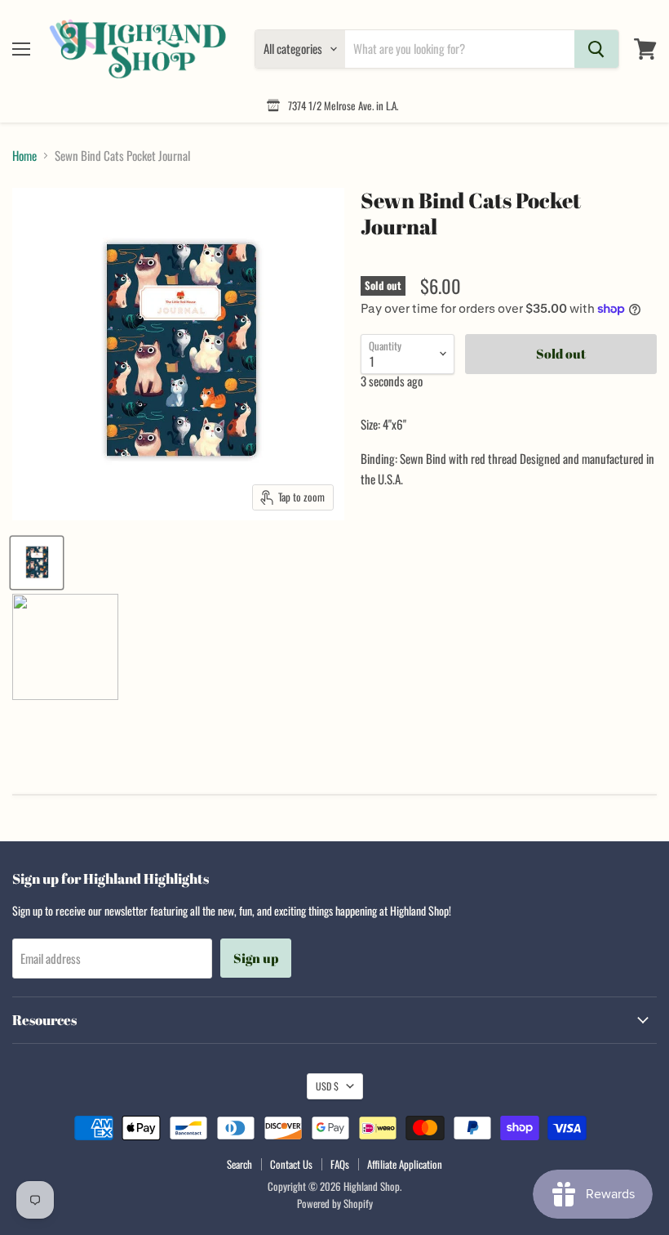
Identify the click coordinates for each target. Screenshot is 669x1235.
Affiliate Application (404, 1164)
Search (239, 1164)
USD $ (327, 1086)
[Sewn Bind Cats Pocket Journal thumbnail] (37, 563)
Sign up (255, 958)
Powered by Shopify (335, 1203)
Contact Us (291, 1164)
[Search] (596, 49)
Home (24, 156)
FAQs (339, 1164)
